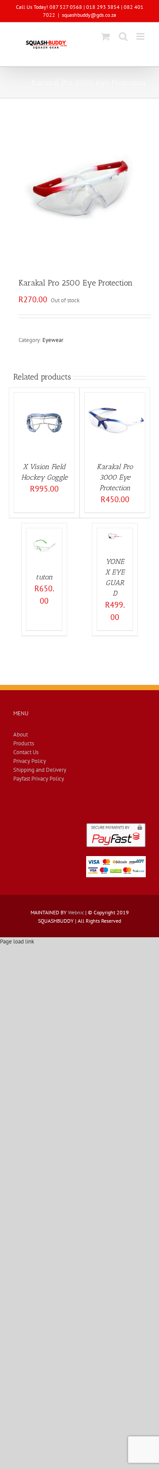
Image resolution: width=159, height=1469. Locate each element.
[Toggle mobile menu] (141, 36)
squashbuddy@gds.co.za (89, 14)
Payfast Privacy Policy (38, 778)
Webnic (76, 912)
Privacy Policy (29, 761)
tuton (44, 577)
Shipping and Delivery (39, 770)
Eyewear (52, 340)
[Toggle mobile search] (123, 36)
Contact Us (25, 752)
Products (23, 743)
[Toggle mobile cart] (105, 36)
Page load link (17, 941)
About (20, 734)
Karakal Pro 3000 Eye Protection (115, 477)
